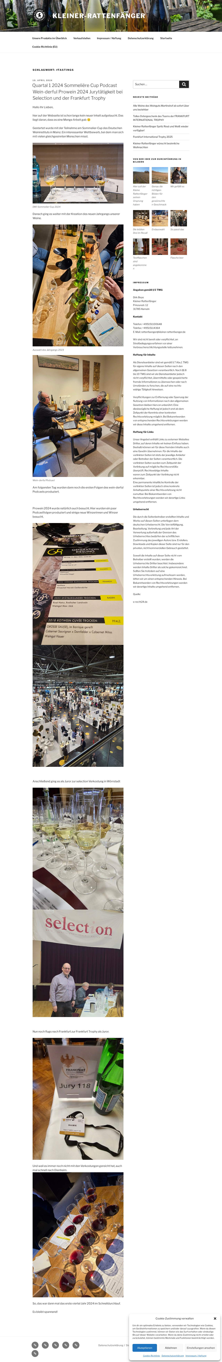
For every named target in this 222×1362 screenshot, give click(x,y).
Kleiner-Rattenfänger (99, 16)
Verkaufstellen (81, 38)
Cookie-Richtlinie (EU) (44, 46)
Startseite (166, 38)
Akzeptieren (144, 1347)
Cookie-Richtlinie (151, 1355)
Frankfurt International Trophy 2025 (153, 136)
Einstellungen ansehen (201, 1347)
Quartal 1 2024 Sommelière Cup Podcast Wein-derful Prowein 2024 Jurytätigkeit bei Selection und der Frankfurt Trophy (77, 92)
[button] (215, 1318)
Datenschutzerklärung (173, 1355)
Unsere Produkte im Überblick (49, 38)
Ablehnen (171, 1347)
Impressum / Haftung (196, 1355)
